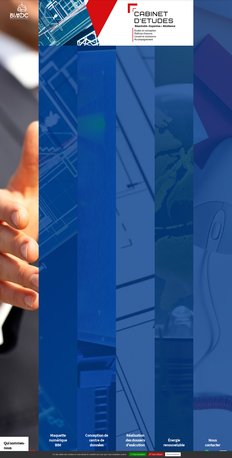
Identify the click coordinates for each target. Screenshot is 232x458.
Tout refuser (156, 454)
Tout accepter (138, 454)
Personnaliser (172, 454)
